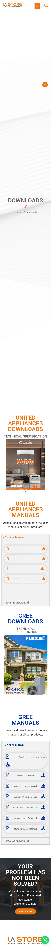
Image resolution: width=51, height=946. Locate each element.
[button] (6, 464)
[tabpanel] (25, 570)
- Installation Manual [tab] (16, 602)
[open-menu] (37, 6)
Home (17, 212)
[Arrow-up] (45, 84)
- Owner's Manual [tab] (13, 537)
